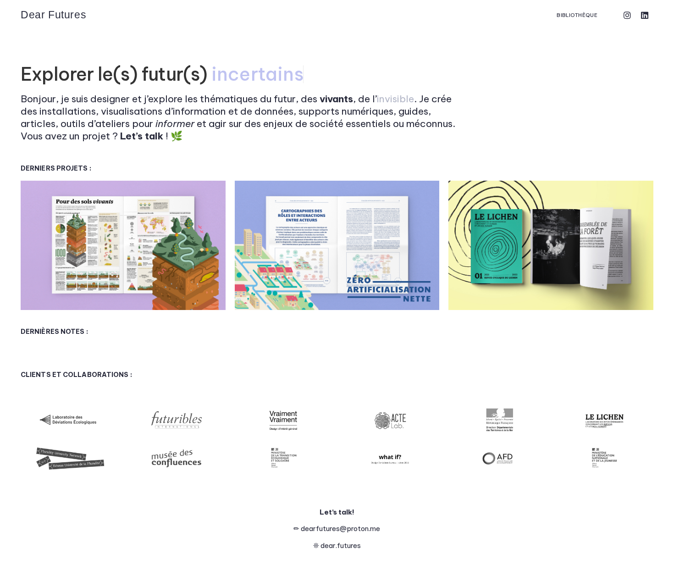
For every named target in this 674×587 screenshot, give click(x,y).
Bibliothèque (577, 15)
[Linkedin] (645, 15)
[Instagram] (627, 15)
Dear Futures (53, 15)
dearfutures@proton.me (340, 528)
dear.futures (340, 545)
